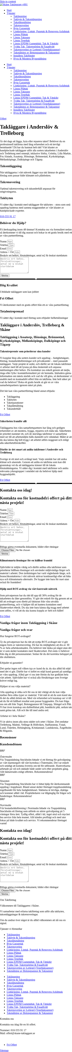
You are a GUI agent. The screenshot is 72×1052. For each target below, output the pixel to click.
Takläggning (20, 16)
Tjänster (11, 13)
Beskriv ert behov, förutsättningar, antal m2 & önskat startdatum (33, 255)
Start (9, 10)
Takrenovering (21, 25)
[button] (36, 636)
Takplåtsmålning (22, 22)
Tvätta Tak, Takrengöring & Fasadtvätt (33, 46)
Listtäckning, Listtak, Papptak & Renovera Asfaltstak (41, 31)
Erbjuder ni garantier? (11, 662)
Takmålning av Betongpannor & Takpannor (36, 52)
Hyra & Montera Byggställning (29, 58)
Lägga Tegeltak (21, 40)
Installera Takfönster (24, 55)
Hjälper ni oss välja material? (15, 686)
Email (3, 248)
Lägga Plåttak (20, 34)
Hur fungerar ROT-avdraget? (15, 636)
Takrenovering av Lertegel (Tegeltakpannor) (36, 49)
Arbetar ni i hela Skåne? (12, 716)
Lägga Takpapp (21, 37)
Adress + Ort (7, 252)
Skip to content (8, 1)
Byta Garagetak (21, 28)
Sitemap (4, 1050)
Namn (3, 241)
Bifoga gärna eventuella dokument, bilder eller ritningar (29, 546)
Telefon (4, 245)
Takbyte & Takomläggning (27, 19)
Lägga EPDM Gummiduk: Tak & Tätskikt (35, 43)
